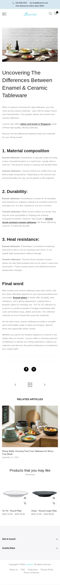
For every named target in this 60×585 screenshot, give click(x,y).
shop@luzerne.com (40, 3)
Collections (33, 569)
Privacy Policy (47, 569)
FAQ (23, 569)
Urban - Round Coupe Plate (44, 511)
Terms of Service (31, 572)
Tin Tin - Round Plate (12, 511)
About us (14, 569)
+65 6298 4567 (21, 3)
